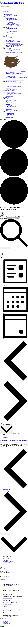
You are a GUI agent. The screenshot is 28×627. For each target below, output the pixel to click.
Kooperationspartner (13, 107)
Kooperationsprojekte (13, 106)
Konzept (8, 104)
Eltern (7, 85)
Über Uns (6, 98)
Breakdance (8, 94)
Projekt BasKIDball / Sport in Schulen (14, 73)
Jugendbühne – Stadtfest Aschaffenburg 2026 (13, 440)
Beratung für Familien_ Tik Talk (13, 43)
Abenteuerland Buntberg (11, 15)
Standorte (8, 101)
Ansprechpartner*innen (11, 100)
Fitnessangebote (9, 96)
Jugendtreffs (7, 16)
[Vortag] (15, 380)
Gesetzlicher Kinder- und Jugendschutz (15, 82)
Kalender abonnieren (5, 533)
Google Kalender (7, 556)
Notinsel (8, 88)
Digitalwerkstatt (9, 39)
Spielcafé (8, 35)
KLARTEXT (9, 37)
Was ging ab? (9, 109)
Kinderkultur (7, 27)
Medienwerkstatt (8, 36)
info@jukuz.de (6, 576)
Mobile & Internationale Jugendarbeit (14, 71)
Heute (1, 423)
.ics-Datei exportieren (8, 561)
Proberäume (8, 115)
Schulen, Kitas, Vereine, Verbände (13, 86)
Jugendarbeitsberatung (9, 90)
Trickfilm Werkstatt (10, 40)
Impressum (5, 622)
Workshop (8, 32)
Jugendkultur (7, 97)
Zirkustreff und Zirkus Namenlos (13, 93)
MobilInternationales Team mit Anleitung (15, 80)
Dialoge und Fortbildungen (12, 110)
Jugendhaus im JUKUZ (11, 18)
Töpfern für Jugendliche (11, 50)
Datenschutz (5, 621)
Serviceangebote (9, 117)
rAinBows (11, 20)
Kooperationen (9, 105)
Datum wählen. (16, 433)
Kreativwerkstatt (8, 48)
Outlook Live (6, 560)
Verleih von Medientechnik (12, 46)
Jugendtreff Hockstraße (11, 23)
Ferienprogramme (8, 14)
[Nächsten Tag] (15, 420)
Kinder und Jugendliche (11, 84)
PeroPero (11, 22)
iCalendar (5, 557)
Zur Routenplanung (7, 585)
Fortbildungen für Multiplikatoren (13, 45)
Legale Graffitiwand (13, 19)
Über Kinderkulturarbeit (11, 28)
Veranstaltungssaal (10, 113)
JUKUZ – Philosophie (11, 102)
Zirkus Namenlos (10, 33)
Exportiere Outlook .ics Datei (9, 562)
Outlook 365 (6, 558)
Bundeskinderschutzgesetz (12, 89)
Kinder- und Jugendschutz (10, 81)
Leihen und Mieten (8, 111)
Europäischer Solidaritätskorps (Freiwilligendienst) (13, 75)
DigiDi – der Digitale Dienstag (13, 41)
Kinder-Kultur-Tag (10, 30)
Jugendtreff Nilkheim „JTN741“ (13, 24)
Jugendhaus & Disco (10, 114)
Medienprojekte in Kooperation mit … (14, 44)
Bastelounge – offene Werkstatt (13, 49)
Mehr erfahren (9, 446)
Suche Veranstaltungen (5, 248)
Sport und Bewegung (9, 92)
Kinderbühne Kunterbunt (11, 31)
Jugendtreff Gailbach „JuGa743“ (13, 26)
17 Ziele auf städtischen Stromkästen (14, 52)
